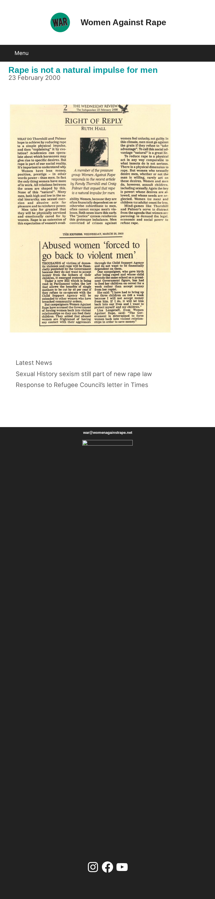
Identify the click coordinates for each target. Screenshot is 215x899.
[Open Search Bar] (205, 51)
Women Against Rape (123, 22)
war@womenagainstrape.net (107, 432)
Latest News (34, 362)
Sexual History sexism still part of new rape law (84, 373)
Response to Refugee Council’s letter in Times (82, 384)
